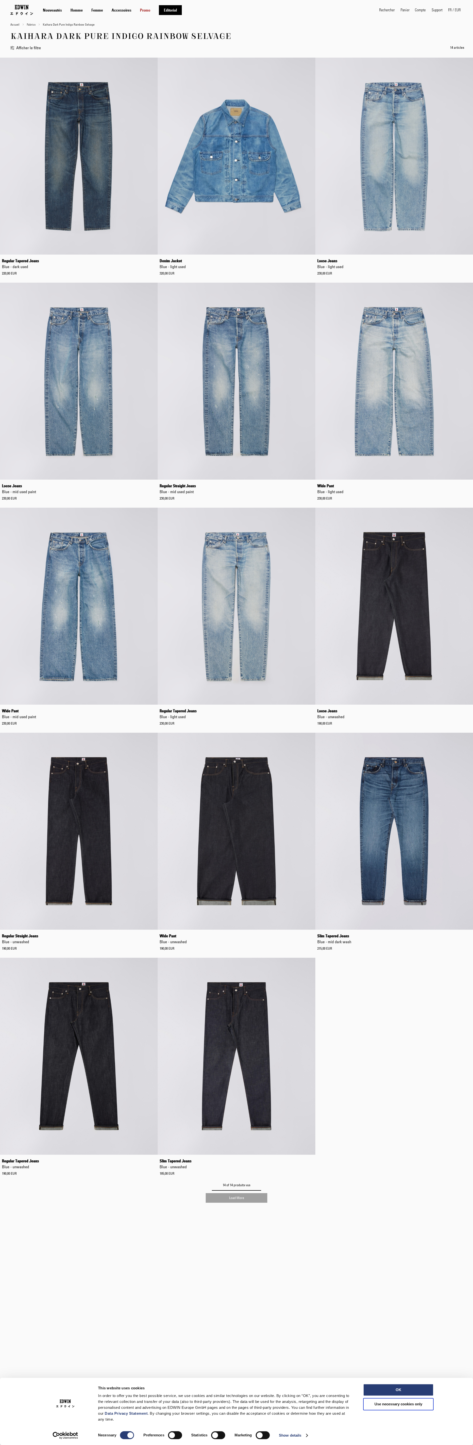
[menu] (112, 10)
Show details (290, 1435)
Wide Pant (330, 488)
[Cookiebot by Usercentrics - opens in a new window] (65, 1435)
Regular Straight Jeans (178, 488)
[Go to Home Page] (21, 10)
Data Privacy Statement (126, 1413)
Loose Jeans (330, 263)
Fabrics (31, 24)
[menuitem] (52, 10)
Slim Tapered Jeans (334, 938)
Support (437, 9)
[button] (454, 10)
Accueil (15, 24)
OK (398, 1390)
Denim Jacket (173, 263)
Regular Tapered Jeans (20, 263)
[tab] (206, 10)
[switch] (175, 1436)
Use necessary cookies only (398, 1404)
